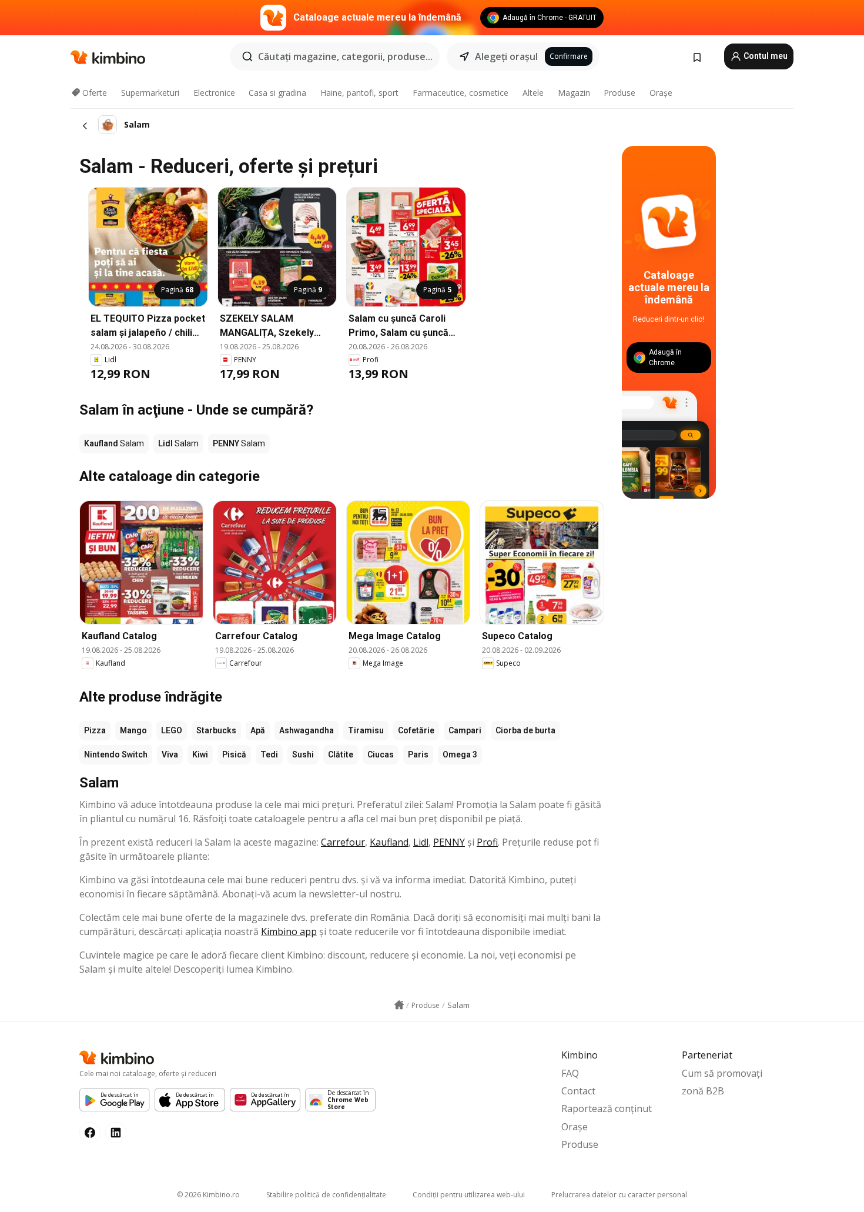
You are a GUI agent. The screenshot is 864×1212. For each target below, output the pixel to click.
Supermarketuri (150, 92)
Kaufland (389, 842)
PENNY (449, 842)
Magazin (574, 92)
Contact (578, 1090)
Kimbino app (289, 931)
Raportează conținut (606, 1108)
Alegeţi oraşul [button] (506, 56)
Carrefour (343, 842)
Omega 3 (460, 754)
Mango (133, 730)
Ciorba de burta (525, 730)
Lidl (420, 842)
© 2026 (208, 1195)
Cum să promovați (722, 1073)
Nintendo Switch (116, 754)
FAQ (570, 1073)
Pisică (234, 754)
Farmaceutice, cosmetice (460, 92)
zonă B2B (703, 1090)
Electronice (214, 92)
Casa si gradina (277, 92)
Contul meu (765, 56)
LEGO (171, 730)
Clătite (340, 754)
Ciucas (380, 754)
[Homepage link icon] (399, 1005)
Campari (464, 730)
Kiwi (200, 754)
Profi (487, 842)
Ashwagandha (306, 730)
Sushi (303, 754)
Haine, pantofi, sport (359, 92)
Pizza (95, 730)
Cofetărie (416, 730)
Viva (170, 754)
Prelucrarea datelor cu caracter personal (619, 1195)
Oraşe (660, 92)
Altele (533, 92)
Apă (257, 730)
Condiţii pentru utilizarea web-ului (469, 1195)
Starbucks (216, 730)
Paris (418, 754)
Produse (619, 92)
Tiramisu (366, 730)
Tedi (269, 754)
